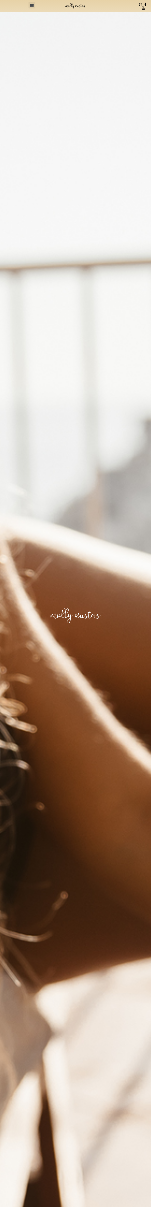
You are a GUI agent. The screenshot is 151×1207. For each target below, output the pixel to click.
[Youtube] (143, 8)
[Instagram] (141, 4)
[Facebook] (145, 4)
